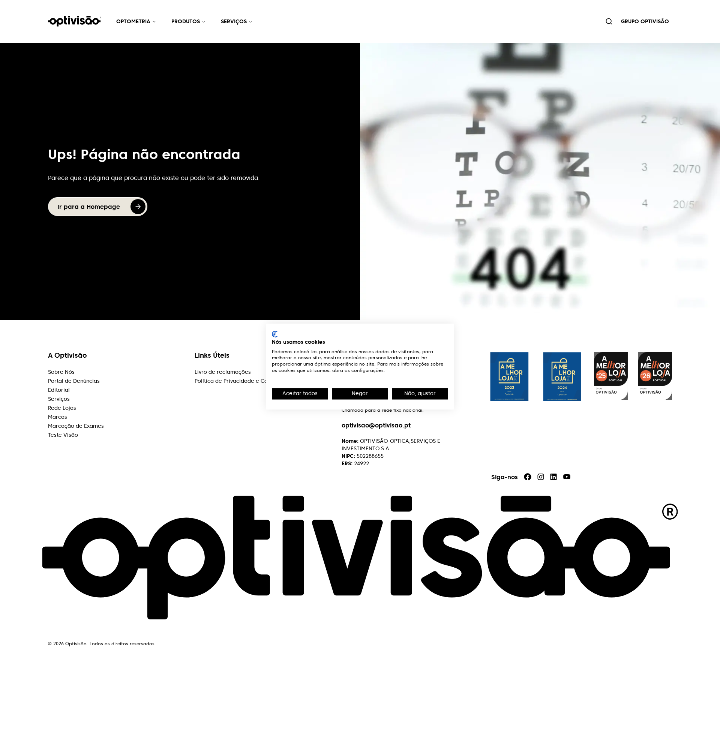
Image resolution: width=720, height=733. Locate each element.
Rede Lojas (62, 408)
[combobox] (609, 21)
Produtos (185, 21)
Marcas (57, 417)
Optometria (133, 21)
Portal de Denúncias (74, 381)
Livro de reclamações (223, 372)
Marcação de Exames (76, 426)
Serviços (234, 21)
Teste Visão (63, 435)
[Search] (609, 21)
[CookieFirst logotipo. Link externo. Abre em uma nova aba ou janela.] (275, 334)
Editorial (59, 390)
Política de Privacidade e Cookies (238, 381)
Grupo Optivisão (645, 21)
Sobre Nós (61, 372)
